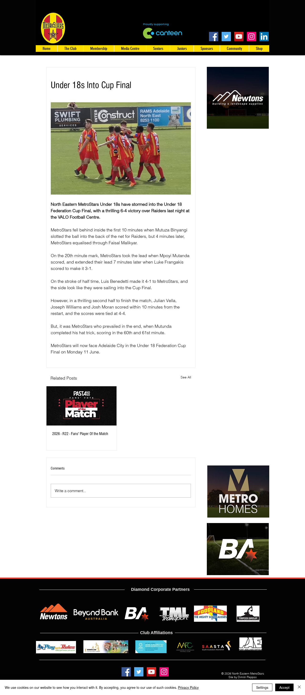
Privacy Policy (188, 687)
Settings (262, 687)
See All (186, 377)
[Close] (299, 687)
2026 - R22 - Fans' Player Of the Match (80, 433)
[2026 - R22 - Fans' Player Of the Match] (81, 406)
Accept (284, 687)
